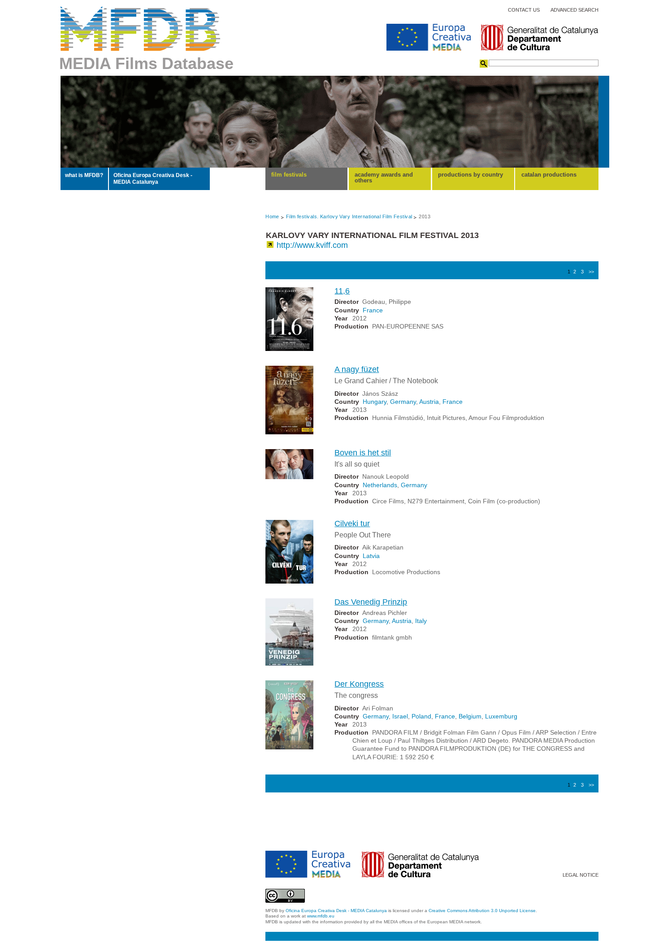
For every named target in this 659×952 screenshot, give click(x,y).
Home (272, 216)
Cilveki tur (352, 523)
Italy (421, 620)
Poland (421, 716)
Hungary (374, 401)
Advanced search (574, 10)
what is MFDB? (84, 175)
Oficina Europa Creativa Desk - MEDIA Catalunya (152, 178)
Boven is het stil (362, 452)
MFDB (141, 28)
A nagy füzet (356, 369)
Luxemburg (501, 716)
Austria (429, 401)
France (373, 310)
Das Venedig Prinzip (370, 601)
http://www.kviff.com (312, 245)
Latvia (371, 555)
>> (591, 271)
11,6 (342, 290)
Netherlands (380, 485)
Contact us (524, 10)
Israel (400, 716)
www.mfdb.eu (320, 915)
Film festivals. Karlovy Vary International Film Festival (349, 216)
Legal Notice (580, 875)
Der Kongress (359, 683)
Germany (403, 401)
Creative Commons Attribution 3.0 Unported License (482, 910)
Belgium (470, 716)
